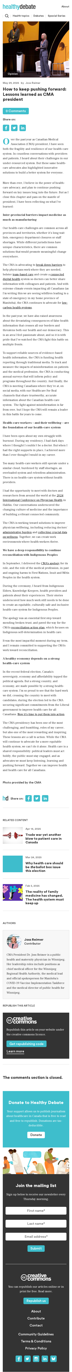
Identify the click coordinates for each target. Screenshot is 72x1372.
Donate (36, 1135)
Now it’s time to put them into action (41, 714)
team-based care (23, 274)
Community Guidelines (36, 1334)
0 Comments (16, 111)
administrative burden (17, 532)
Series (56, 16)
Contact (36, 1325)
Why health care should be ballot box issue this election (44, 867)
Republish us (36, 1300)
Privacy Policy (36, 1348)
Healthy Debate (19, 7)
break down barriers (49, 265)
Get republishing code (26, 1044)
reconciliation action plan (28, 627)
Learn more (15, 1051)
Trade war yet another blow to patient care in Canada (43, 838)
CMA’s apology (50, 563)
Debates (38, 16)
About (65, 6)
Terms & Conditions (36, 1341)
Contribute (36, 1318)
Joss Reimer (32, 83)
